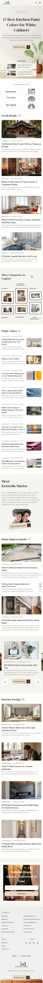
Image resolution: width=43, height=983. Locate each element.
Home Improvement (8, 932)
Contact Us (5, 949)
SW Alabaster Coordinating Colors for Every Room (13, 462)
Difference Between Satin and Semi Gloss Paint (13, 445)
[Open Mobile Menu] (40, 3)
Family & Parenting (7, 922)
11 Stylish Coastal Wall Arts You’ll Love (19, 256)
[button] (5, 682)
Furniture (4, 925)
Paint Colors (23, 12)
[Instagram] (30, 943)
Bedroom (5, 919)
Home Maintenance (30, 916)
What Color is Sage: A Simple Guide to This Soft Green (12, 410)
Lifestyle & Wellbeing (30, 922)
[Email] (26, 943)
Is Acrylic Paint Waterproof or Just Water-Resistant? (13, 374)
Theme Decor (28, 932)
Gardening (5, 929)
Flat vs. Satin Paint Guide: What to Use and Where (12, 392)
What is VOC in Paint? (11, 359)
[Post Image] (21, 129)
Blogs (3, 946)
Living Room (27, 925)
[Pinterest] (34, 943)
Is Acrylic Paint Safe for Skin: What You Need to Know (25, 74)
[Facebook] (38, 943)
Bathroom (5, 916)
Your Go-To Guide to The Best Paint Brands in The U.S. (13, 428)
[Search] (36, 3)
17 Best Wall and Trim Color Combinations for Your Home (13, 341)
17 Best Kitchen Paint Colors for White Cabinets (21, 25)
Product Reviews (29, 929)
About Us (5, 943)
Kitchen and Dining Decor (32, 919)
